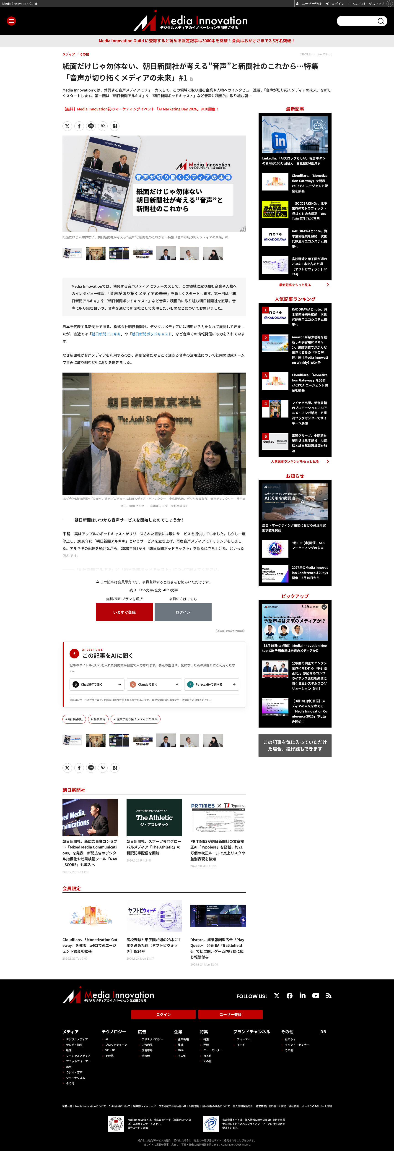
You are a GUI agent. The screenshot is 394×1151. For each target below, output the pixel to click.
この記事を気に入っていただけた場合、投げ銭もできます (295, 745)
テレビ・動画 (74, 1045)
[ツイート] (67, 126)
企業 (178, 1031)
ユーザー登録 (230, 1014)
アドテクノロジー (152, 1039)
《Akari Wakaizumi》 (230, 630)
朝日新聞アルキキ (106, 334)
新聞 (69, 1050)
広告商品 (147, 1045)
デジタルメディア (77, 1039)
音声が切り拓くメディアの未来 (137, 719)
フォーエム (244, 1039)
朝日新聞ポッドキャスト (152, 334)
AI (106, 1039)
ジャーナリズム (75, 1078)
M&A (181, 1050)
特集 (204, 1031)
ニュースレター (212, 1050)
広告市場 (147, 1050)
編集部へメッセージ (144, 1106)
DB (323, 1031)
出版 (69, 1067)
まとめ (207, 1055)
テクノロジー (114, 1031)
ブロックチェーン (116, 1045)
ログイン (163, 1014)
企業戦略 (183, 1039)
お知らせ (290, 1039)
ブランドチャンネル (251, 1031)
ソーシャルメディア (78, 1055)
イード (241, 1045)
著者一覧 (67, 1106)
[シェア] (79, 126)
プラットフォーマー (78, 1061)
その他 (70, 1083)
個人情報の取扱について (216, 1106)
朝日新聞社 (75, 719)
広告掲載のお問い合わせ (172, 1106)
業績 (180, 1045)
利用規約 (194, 1106)
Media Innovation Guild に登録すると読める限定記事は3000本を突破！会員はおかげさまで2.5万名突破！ (197, 40)
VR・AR (110, 1050)
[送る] (91, 126)
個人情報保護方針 (243, 1106)
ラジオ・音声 (74, 1072)
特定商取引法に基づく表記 (271, 1106)
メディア (70, 1031)
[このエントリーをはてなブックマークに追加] (114, 126)
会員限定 (100, 719)
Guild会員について (119, 1106)
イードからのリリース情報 (317, 1106)
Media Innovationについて (90, 1106)
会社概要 (294, 1106)
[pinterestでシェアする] (103, 126)
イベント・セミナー (297, 1045)
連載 (206, 1045)
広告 (142, 1031)
